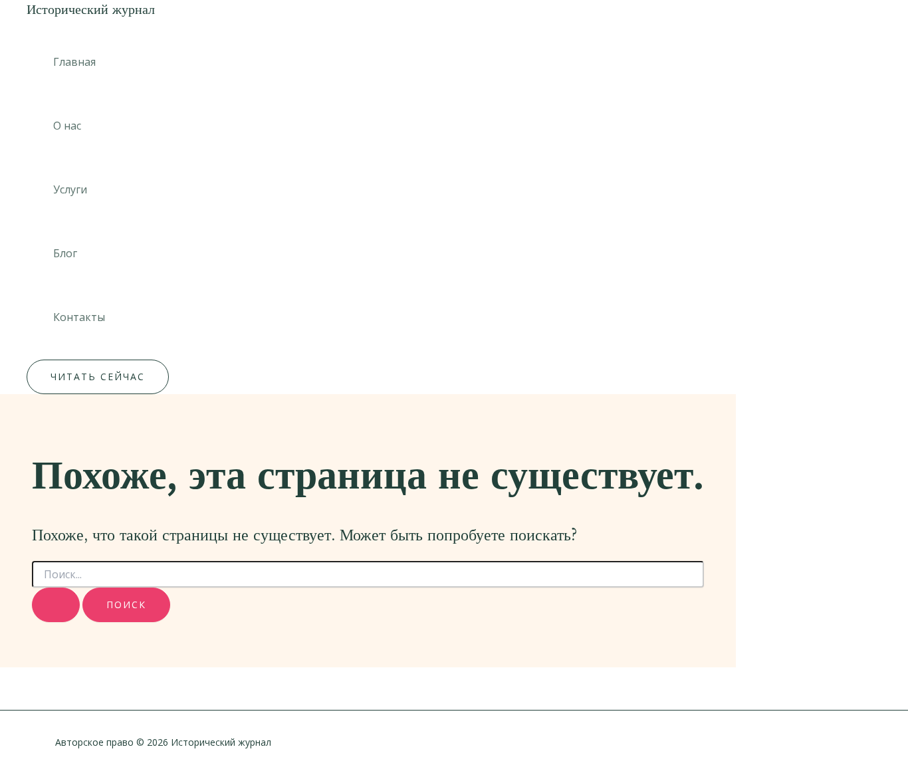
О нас (67, 125)
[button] (98, 377)
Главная (74, 62)
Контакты (79, 317)
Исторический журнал (91, 9)
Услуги (70, 189)
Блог (65, 253)
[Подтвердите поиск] (56, 605)
